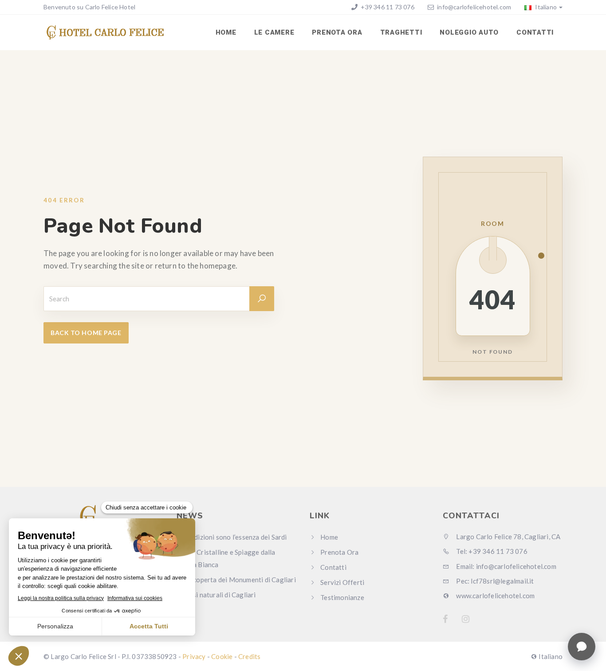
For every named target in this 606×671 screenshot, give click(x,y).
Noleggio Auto (469, 32)
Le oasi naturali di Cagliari (216, 595)
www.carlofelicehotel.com (495, 596)
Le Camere (274, 32)
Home (226, 32)
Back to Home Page (86, 332)
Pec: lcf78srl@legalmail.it (494, 581)
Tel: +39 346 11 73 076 (491, 551)
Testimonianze (342, 597)
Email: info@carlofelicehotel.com (505, 566)
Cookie (221, 656)
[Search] (261, 298)
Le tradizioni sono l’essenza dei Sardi (232, 537)
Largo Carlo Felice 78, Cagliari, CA (507, 537)
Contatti (535, 32)
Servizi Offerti (342, 582)
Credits (249, 656)
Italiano (545, 7)
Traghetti (401, 32)
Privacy (193, 656)
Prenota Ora (337, 32)
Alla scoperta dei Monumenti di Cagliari (236, 580)
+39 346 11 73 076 (386, 7)
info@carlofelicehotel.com (474, 7)
